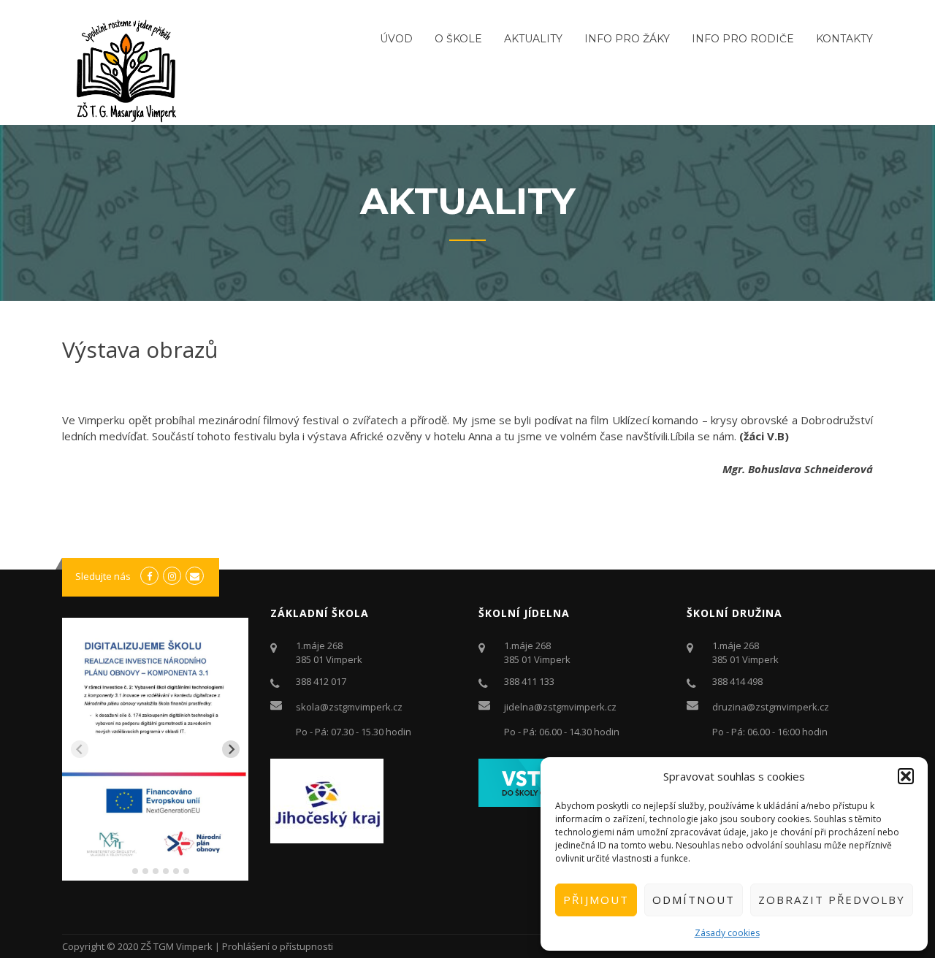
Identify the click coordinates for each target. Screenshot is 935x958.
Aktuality (533, 38)
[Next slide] (231, 749)
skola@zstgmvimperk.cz (349, 706)
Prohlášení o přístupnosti (277, 946)
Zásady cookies (727, 933)
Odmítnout (693, 899)
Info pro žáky (627, 38)
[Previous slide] (79, 749)
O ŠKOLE (458, 38)
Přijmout (596, 899)
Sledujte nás (103, 576)
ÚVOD (396, 38)
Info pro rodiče (743, 38)
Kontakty (844, 38)
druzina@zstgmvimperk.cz (770, 706)
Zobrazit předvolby (831, 899)
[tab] (125, 871)
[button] (905, 776)
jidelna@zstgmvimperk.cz (560, 706)
